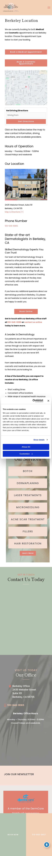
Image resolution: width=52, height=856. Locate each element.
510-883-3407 (39, 834)
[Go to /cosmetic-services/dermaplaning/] (27, 483)
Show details (39, 440)
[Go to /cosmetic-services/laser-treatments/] (27, 495)
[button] (26, 52)
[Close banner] (48, 401)
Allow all (26, 447)
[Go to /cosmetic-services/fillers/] (27, 531)
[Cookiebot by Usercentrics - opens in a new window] (32, 400)
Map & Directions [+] (14, 212)
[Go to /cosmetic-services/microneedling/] (27, 507)
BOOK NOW (13, 834)
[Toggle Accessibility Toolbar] (47, 845)
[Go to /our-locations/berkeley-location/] (28, 692)
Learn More (27, 553)
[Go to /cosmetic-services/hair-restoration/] (27, 543)
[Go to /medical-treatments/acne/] (27, 519)
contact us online (33, 322)
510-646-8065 (11, 226)
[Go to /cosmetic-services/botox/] (27, 471)
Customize (25, 454)
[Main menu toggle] (49, 8)
